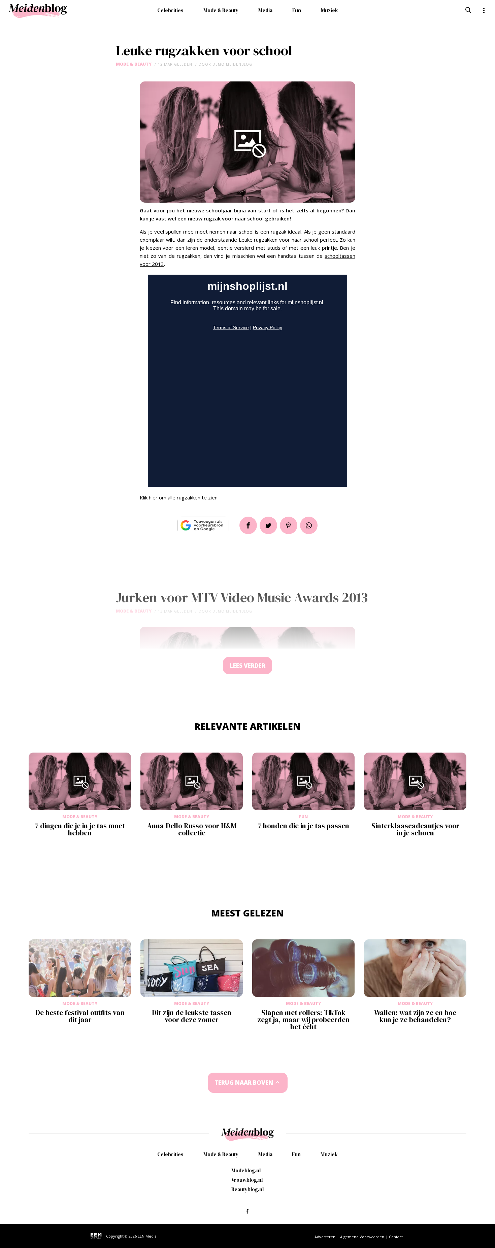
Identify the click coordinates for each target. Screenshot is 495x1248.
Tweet (268, 525)
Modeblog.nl (246, 1170)
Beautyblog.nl (247, 1189)
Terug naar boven (243, 1082)
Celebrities (170, 10)
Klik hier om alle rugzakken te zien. (179, 497)
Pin (288, 525)
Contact (396, 1236)
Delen (248, 525)
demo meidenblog (232, 64)
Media (265, 10)
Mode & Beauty (220, 10)
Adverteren (325, 1236)
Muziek (329, 10)
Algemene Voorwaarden (362, 1236)
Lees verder (247, 665)
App (309, 525)
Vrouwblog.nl (247, 1179)
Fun (296, 10)
